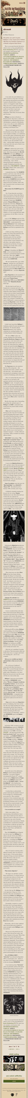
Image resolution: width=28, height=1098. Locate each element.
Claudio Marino (9, 1090)
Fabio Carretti (17, 1090)
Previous (11, 1049)
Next (18, 1049)
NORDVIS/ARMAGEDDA (10, 63)
